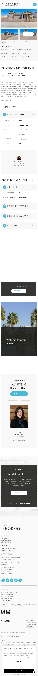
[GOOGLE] (16, 580)
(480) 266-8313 (19, 163)
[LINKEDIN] (11, 580)
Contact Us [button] (5, 600)
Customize (19, 666)
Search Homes (6, 598)
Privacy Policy (30, 626)
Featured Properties (9, 592)
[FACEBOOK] (3, 580)
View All (28, 34)
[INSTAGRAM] (7, 580)
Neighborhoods (7, 594)
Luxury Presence (31, 622)
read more (9, 343)
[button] (19, 493)
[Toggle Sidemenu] (35, 4)
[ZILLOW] (20, 580)
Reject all (19, 661)
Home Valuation (7, 596)
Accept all (19, 670)
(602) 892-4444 (24, 503)
